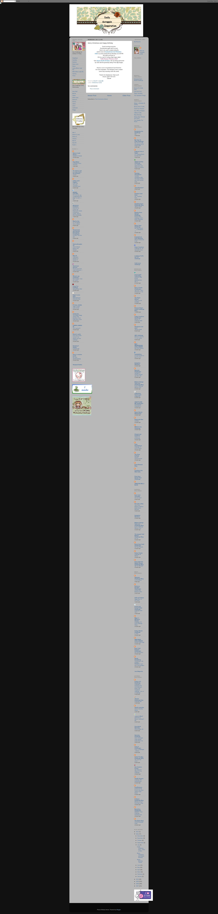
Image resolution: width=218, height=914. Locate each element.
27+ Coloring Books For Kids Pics (139, 155)
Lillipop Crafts (137, 112)
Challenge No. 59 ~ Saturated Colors (139, 249)
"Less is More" (139, 716)
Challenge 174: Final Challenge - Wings (139, 623)
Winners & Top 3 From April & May (139, 802)
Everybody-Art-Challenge (139, 132)
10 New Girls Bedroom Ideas (138, 591)
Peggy (74, 109)
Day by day (76, 221)
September (140, 842)
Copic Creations (139, 247)
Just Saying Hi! (76, 328)
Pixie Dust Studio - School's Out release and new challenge (77, 337)
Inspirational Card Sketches (139, 237)
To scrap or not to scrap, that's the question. (77, 172)
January (139, 876)
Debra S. (74, 136)
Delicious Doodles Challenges (138, 588)
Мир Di (75, 255)
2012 (137, 831)
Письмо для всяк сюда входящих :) (77, 269)
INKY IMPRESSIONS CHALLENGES (139, 346)
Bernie (74, 93)
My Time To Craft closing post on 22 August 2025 (139, 144)
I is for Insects (138, 580)
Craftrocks (76, 314)
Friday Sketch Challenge (139, 631)
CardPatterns (138, 787)
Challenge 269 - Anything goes (138, 780)
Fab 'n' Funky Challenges (138, 288)
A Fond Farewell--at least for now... (139, 356)
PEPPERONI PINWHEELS (138, 405)
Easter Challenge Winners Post (139, 386)
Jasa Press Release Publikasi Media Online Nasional (139, 507)
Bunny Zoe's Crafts (139, 106)
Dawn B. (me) (76, 134)
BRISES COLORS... (76, 193)
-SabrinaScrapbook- (77, 244)
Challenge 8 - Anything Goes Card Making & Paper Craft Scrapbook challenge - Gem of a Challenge (139, 688)
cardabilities (138, 354)
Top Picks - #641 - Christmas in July (139, 291)
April (138, 869)
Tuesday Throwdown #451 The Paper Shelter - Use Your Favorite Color (139, 178)
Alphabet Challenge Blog (139, 578)
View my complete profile (142, 52)
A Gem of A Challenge (138, 682)
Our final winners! (139, 652)
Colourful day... (76, 348)
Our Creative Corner (138, 767)
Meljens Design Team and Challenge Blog (139, 383)
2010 (137, 879)
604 (135, 134)
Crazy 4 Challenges (138, 747)
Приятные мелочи (76, 266)
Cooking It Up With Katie (139, 471)
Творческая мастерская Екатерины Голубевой (76, 232)
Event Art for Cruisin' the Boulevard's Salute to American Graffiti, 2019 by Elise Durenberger (77, 211)
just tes (136, 538)
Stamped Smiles (77, 364)
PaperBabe (76, 162)
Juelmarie (75, 107)
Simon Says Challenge (138, 226)
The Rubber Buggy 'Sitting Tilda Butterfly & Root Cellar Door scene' (77, 317)
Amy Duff (74, 91)
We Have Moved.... (139, 547)
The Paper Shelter (137, 298)
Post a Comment (94, 88)
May (138, 867)
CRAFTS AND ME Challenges (139, 402)
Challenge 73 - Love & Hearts (138, 447)
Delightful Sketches (137, 363)
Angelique (75, 58)
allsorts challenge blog (139, 699)
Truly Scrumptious (138, 445)
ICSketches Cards (97, 82)
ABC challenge (139, 335)
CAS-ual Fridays (139, 597)
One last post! (138, 497)
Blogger (119, 909)
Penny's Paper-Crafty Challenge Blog (139, 309)
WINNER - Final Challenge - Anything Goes (138, 813)
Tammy (74, 73)
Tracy (73, 75)
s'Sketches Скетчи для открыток (138, 395)
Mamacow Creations (76, 206)
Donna (74, 101)
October (139, 840)
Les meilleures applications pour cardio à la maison (139, 166)
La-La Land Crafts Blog (138, 275)
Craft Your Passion (139, 108)
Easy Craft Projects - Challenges (138, 650)
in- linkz (136, 633)
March (139, 872)
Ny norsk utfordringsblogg (77, 358)
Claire (74, 95)
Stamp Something (138, 659)
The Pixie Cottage (137, 455)
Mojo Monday (137, 114)
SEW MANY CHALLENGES (139, 640)
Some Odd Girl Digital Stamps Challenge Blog (139, 563)
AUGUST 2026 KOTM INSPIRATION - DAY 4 (138, 279)
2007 (137, 886)
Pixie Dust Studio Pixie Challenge (138, 478)
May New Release (139, 348)
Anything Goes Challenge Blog (139, 204)
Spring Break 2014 (77, 289)
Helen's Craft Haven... (76, 154)
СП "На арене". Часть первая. (77, 223)
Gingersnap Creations (138, 435)
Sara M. (74, 142)
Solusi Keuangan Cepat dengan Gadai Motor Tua (139, 739)
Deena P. (74, 99)
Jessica (74, 138)
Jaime (74, 103)
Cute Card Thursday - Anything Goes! (76, 185)
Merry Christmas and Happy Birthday (140, 855)
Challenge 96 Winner (138, 555)
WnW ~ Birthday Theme (140, 861)
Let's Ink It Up (138, 91)
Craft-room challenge (138, 264)
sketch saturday (139, 707)
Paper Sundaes (138, 93)
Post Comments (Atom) (101, 99)
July (138, 845)
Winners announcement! (138, 458)
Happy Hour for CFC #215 (138, 599)
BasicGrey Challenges (138, 810)
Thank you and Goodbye (138, 301)
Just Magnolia (139, 671)
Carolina (74, 60)
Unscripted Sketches (138, 727)
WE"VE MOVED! (139, 566)
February (140, 874)
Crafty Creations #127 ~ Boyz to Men (141, 849)
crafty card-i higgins (76, 181)
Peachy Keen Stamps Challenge (138, 214)
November (140, 838)
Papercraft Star (139, 419)
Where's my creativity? (76, 276)
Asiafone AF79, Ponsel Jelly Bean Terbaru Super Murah (139, 791)
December (140, 836)
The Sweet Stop (139, 820)
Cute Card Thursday (137, 495)
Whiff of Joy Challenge (138, 427)
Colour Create (139, 553)
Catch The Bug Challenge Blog (139, 757)
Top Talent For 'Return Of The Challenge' (138, 771)
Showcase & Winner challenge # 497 (139, 719)
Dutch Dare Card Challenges (139, 545)
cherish (74, 174)
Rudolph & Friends (77, 156)
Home (109, 95)
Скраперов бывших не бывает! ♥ (75, 258)
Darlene (74, 62)
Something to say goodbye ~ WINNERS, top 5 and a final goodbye (139, 663)
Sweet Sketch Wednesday (138, 413)
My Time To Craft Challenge (139, 140)
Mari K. (74, 140)
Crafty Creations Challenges (139, 317)
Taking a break (138, 206)
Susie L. (74, 144)
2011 (137, 834)
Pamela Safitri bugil (139, 642)
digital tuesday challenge (139, 162)
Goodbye (137, 421)
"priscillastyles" (139, 187)
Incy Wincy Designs (139, 110)
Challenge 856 (138, 701)
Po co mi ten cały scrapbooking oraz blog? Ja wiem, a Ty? (77, 197)
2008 (137, 883)
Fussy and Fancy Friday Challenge (138, 608)
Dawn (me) (75, 64)
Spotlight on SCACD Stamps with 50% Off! (139, 374)
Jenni (73, 105)
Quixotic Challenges (138, 371)
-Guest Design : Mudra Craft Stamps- (77, 248)
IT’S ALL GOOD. (77, 305)
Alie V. (74, 132)
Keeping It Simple (76, 346)
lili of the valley (139, 503)
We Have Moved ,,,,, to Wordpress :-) (139, 230)
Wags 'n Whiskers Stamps (137, 619)
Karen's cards (77, 334)
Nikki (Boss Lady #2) (77, 71)
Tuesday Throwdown (138, 174)
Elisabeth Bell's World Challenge (138, 79)
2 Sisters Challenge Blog (139, 799)
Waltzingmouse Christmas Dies (76, 298)
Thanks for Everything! (137, 437)
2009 (137, 881)
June (138, 865)
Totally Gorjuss (139, 778)
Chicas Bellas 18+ (139, 729)
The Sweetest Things (140, 95)
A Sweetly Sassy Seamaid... (77, 164)
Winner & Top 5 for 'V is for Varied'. (139, 337)
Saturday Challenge (137, 736)
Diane (74, 66)
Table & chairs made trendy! (76, 307)
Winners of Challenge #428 (138, 320)
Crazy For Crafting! (75, 287)
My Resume (137, 41)
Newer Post (92, 95)
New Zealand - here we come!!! (77, 279)
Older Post (126, 95)
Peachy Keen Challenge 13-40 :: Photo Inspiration (139, 218)
